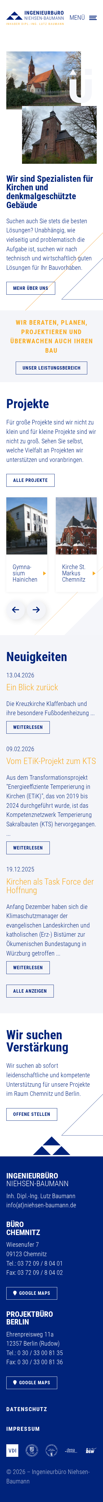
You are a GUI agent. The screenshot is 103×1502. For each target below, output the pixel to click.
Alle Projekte (30, 480)
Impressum (23, 1429)
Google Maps (34, 1293)
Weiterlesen (28, 727)
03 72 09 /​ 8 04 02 (40, 1272)
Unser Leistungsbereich (52, 368)
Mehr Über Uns (30, 288)
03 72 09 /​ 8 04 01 (40, 1263)
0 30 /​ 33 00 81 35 (40, 1353)
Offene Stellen (31, 1114)
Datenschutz (26, 1409)
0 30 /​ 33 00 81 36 (40, 1362)
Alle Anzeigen (30, 991)
